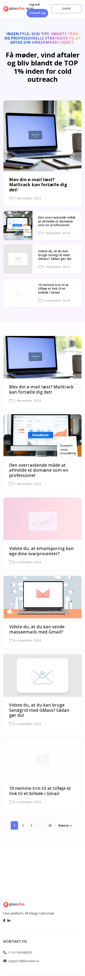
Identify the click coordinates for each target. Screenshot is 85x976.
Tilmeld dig (37, 13)
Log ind (34, 4)
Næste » (65, 825)
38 (50, 825)
